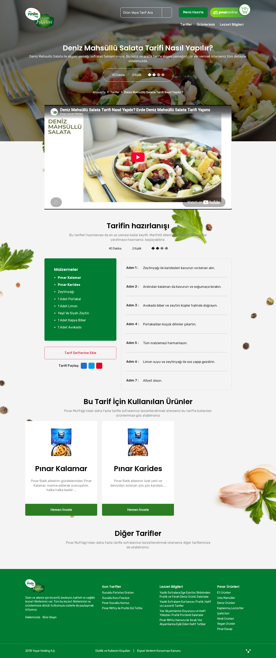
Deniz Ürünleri (226, 603)
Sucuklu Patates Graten (118, 592)
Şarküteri (223, 613)
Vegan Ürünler (226, 624)
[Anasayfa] (39, 20)
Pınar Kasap (224, 629)
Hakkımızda (32, 617)
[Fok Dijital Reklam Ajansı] (248, 651)
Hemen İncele (61, 510)
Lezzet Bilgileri (231, 24)
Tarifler (186, 24)
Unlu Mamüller (226, 598)
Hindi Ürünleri (225, 618)
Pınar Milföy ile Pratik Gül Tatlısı (122, 608)
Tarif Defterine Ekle (80, 353)
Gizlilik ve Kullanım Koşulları (112, 651)
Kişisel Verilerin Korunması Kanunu (159, 651)
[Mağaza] (230, 10)
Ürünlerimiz (206, 24)
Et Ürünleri (224, 592)
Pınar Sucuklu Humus (115, 603)
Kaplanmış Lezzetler (230, 608)
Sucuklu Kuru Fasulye (116, 598)
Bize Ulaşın (50, 617)
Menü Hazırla (193, 12)
